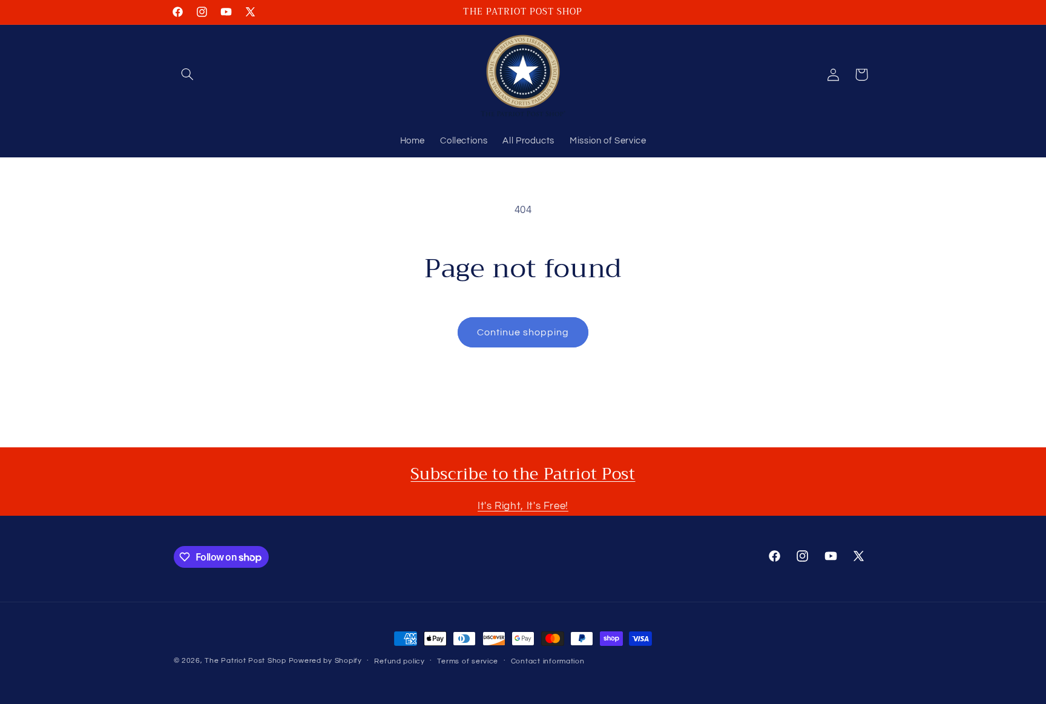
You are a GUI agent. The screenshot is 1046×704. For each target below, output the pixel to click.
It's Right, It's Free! (523, 506)
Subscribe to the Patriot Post (522, 474)
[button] (188, 74)
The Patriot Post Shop (245, 660)
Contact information (548, 661)
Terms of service (467, 661)
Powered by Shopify (325, 660)
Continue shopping (523, 332)
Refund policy (399, 661)
